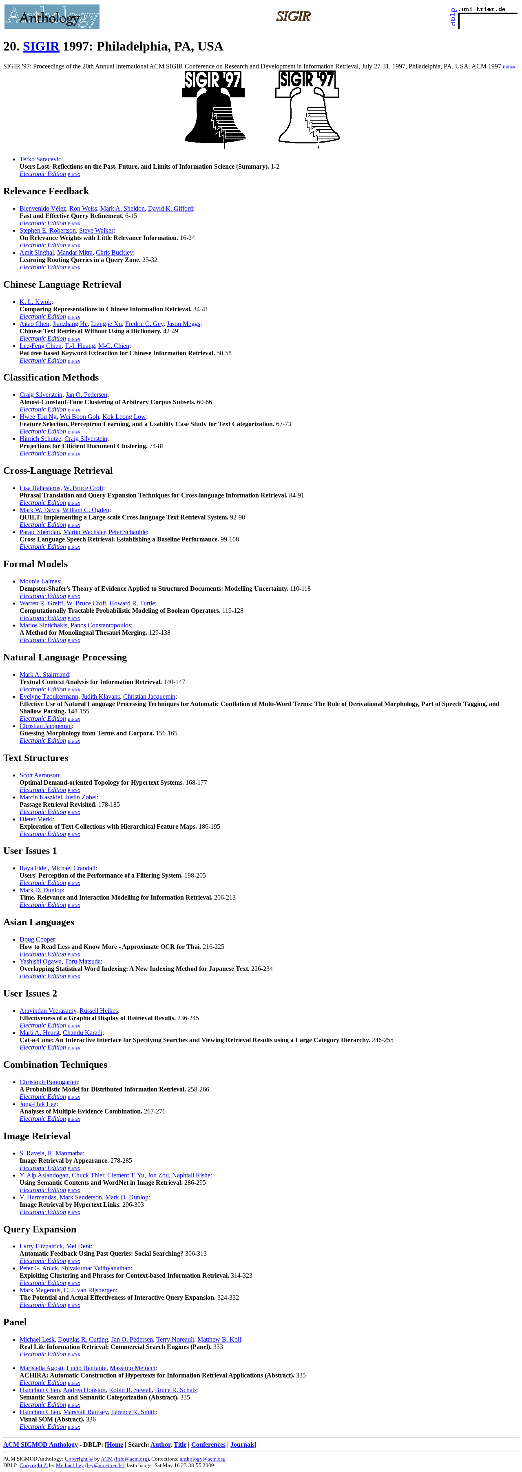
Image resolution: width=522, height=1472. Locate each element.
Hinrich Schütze (40, 438)
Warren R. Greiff (41, 603)
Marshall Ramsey (85, 1411)
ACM (107, 1459)
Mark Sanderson (81, 1197)
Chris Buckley (114, 252)
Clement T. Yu (125, 1175)
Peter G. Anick (39, 1268)
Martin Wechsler (84, 531)
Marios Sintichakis (43, 625)
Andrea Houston (84, 1389)
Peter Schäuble (127, 531)
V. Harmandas (38, 1197)
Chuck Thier (88, 1175)
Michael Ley (70, 1465)
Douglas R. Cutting (83, 1339)
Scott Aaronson (39, 775)
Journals (242, 1444)
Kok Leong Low (124, 416)
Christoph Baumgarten (49, 1081)
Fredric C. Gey (144, 323)
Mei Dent (78, 1246)
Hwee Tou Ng (38, 416)
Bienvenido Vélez (43, 208)
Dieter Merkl (36, 819)
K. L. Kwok (35, 301)
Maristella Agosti (41, 1367)
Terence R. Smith (133, 1411)
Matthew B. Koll (219, 1339)
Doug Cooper (37, 939)
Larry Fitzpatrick (41, 1246)
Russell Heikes (99, 1010)
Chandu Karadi (82, 1032)
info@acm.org (131, 1459)
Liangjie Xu (106, 323)
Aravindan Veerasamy (48, 1010)
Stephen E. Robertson (48, 230)
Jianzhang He (70, 323)
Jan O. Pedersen (86, 394)
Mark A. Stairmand (44, 674)
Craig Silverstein (41, 394)
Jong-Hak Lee (38, 1103)
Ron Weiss (83, 208)
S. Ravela (32, 1153)
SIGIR (41, 46)
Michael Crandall (73, 868)
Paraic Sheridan (40, 531)
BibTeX (509, 67)
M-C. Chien (113, 345)
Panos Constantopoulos (101, 625)
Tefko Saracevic (40, 159)
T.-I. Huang (80, 345)
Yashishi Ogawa (41, 961)
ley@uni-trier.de (105, 1465)
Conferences (208, 1444)
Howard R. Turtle (132, 603)
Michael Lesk (37, 1339)
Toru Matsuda (83, 961)
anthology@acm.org (202, 1459)
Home (115, 1444)
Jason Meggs (183, 323)
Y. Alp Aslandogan (44, 1175)
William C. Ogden (85, 509)
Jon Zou (158, 1175)
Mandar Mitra (75, 252)
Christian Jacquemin (149, 696)
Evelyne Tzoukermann (49, 696)
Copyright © (79, 1459)
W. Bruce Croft (83, 487)
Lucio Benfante (86, 1367)
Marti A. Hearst (40, 1032)
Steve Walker (96, 230)
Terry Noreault (175, 1339)
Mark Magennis (40, 1290)
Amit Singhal (37, 252)
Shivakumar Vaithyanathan (95, 1268)
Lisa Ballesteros (40, 487)
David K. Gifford (170, 208)
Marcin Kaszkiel (41, 797)
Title (180, 1444)
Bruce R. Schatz (176, 1389)
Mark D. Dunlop (41, 890)
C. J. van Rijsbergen (90, 1290)
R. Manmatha (65, 1153)
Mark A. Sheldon (122, 208)
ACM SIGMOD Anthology (40, 1444)
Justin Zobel (81, 797)
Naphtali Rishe (191, 1175)
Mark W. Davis (39, 509)
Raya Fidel (34, 868)
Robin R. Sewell (130, 1389)
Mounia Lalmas (40, 581)
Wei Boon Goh (79, 416)
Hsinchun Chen (40, 1389)
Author (160, 1444)
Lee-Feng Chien (41, 345)
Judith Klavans (101, 696)
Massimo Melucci (132, 1367)
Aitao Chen (34, 323)
